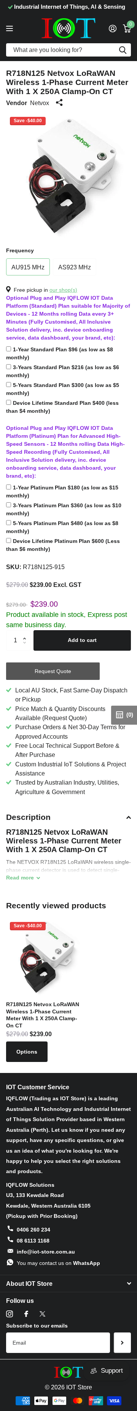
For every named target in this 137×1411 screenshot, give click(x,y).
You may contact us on (58, 1263)
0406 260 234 (33, 1230)
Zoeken (122, 50)
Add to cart (82, 640)
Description (28, 817)
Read (20, 878)
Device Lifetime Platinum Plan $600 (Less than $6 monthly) (63, 545)
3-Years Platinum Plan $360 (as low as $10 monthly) (63, 509)
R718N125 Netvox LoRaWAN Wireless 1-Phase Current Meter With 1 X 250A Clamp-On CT (42, 1015)
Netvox (39, 102)
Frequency (20, 250)
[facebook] (26, 1314)
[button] (26, 633)
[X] (42, 1314)
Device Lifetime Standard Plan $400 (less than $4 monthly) (62, 407)
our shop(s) (63, 290)
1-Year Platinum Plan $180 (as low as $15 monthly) (62, 491)
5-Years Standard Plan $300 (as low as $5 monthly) (62, 389)
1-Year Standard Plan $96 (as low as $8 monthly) (59, 353)
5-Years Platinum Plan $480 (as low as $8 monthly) (62, 527)
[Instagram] (9, 1313)
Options (26, 1052)
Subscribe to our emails (37, 1326)
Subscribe (122, 1342)
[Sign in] (112, 28)
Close (68, 1283)
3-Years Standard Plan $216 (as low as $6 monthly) (62, 371)
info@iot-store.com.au (46, 1252)
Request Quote (53, 671)
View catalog (10, 28)
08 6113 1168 (33, 1241)
